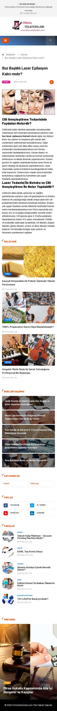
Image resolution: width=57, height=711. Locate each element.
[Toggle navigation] (5, 40)
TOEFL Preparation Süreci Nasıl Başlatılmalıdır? (28, 326)
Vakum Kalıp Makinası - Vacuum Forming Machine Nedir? (34, 536)
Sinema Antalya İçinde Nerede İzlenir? (33, 568)
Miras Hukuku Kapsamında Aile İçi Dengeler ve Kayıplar (28, 690)
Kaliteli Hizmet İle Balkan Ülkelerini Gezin (36, 584)
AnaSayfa (10, 54)
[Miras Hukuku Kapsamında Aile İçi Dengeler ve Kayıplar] (28, 661)
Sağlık (19, 548)
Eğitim (8, 320)
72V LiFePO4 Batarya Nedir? (32, 598)
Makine (20, 532)
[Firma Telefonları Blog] (28, 25)
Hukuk (7, 683)
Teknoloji (34, 483)
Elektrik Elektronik (24, 595)
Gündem (20, 564)
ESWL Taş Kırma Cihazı (29, 551)
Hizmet (23, 54)
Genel (8, 274)
